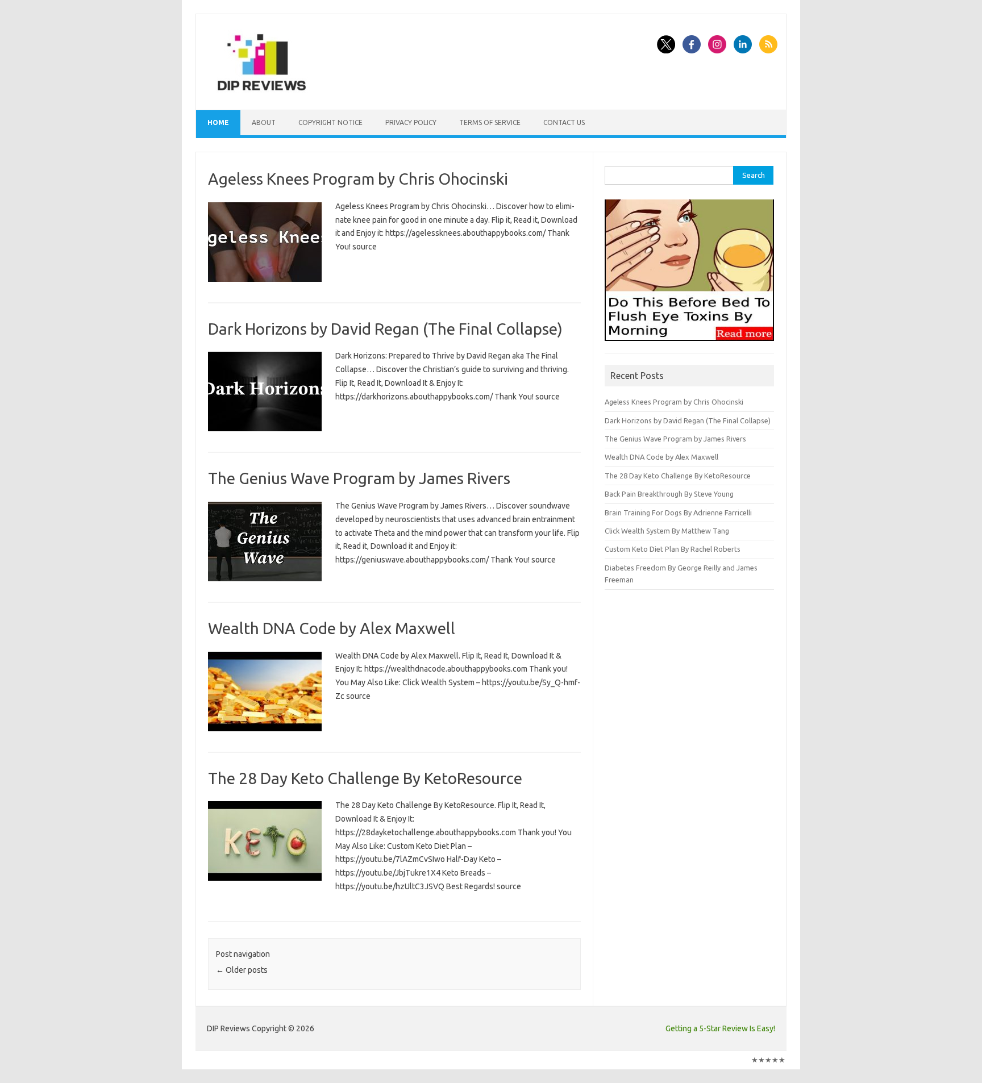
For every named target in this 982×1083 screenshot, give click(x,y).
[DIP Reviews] (261, 90)
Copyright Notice (330, 122)
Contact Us (564, 122)
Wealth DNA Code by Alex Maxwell (331, 628)
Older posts (242, 969)
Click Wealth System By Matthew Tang (667, 531)
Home (218, 122)
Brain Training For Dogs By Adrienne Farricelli (678, 512)
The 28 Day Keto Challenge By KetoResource (365, 778)
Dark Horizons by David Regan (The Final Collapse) (385, 329)
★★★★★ (768, 1060)
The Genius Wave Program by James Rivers (359, 478)
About (264, 122)
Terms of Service (490, 122)
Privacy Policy (410, 122)
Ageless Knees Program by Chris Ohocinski (358, 179)
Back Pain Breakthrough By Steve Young (669, 494)
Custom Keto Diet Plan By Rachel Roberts (672, 549)
